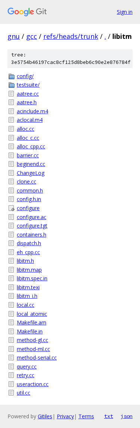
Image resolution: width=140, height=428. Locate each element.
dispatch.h (29, 243)
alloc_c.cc (28, 137)
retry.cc (25, 375)
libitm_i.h (27, 295)
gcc (31, 36)
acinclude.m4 (32, 111)
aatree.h (27, 102)
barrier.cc (28, 155)
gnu (13, 36)
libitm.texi (28, 287)
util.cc (23, 392)
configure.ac (31, 217)
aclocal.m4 (30, 119)
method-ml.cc (33, 348)
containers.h (31, 234)
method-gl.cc (32, 340)
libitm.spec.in (32, 278)
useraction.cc (33, 384)
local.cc (25, 304)
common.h (30, 190)
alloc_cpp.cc (31, 146)
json (127, 416)
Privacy (65, 416)
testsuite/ (28, 84)
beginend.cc (31, 163)
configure (28, 208)
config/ (25, 76)
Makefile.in (30, 331)
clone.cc (26, 181)
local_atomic (32, 313)
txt (108, 416)
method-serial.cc (37, 357)
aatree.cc (28, 93)
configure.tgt (32, 225)
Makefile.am (31, 322)
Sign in (125, 11)
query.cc (27, 366)
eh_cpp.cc (28, 252)
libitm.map (29, 269)
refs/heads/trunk (70, 36)
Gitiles (45, 416)
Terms (86, 416)
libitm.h (25, 260)
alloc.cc (25, 128)
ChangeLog (30, 172)
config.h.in (29, 199)
